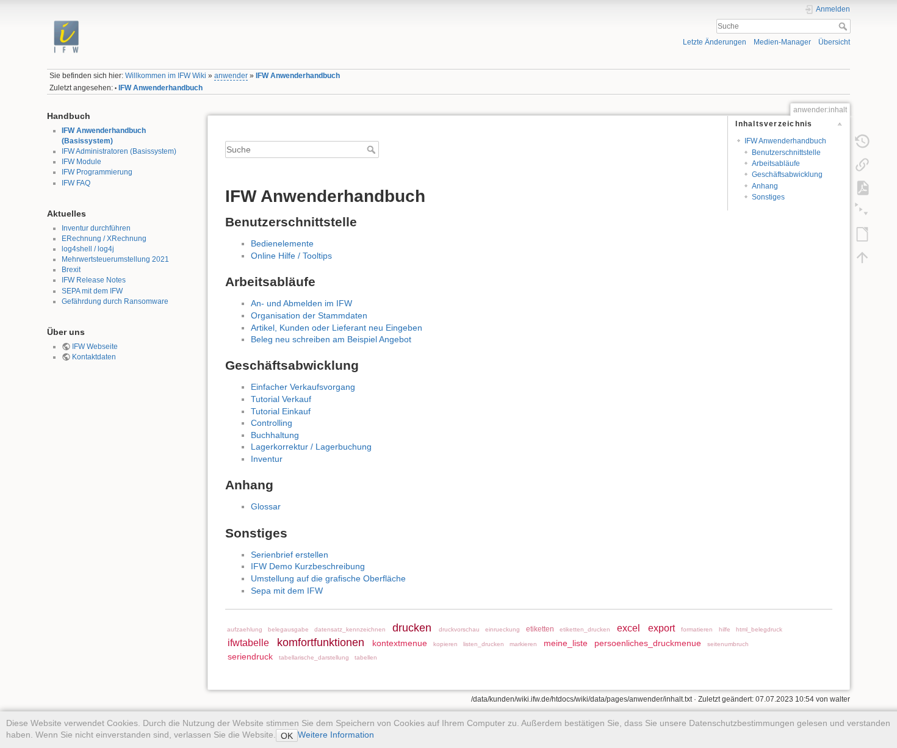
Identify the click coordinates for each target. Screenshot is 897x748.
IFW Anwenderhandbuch (298, 75)
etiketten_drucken (585, 629)
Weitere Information (336, 734)
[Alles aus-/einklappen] (862, 210)
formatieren (697, 629)
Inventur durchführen (96, 228)
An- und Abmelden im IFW (301, 303)
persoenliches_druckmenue (647, 643)
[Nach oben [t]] (862, 256)
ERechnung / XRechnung (104, 238)
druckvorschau (459, 629)
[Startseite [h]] (244, 20)
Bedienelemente (282, 243)
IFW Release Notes (94, 280)
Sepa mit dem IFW (287, 590)
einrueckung (502, 629)
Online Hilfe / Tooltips (291, 256)
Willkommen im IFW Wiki (165, 75)
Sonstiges (768, 197)
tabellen (366, 657)
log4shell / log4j (88, 249)
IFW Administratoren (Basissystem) (119, 151)
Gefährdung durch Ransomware (115, 301)
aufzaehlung (244, 629)
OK (287, 736)
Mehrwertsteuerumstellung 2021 (115, 259)
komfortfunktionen (320, 642)
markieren (523, 644)
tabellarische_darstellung (314, 657)
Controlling (271, 423)
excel (628, 627)
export (661, 627)
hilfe (724, 629)
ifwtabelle (248, 642)
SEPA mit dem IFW (92, 291)
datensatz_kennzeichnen (350, 629)
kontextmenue (399, 643)
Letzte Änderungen (714, 42)
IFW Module (81, 161)
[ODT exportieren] (862, 233)
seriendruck (250, 656)
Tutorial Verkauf (281, 399)
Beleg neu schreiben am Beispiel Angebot (331, 339)
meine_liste (566, 643)
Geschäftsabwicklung (787, 174)
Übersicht (834, 42)
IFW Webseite (95, 346)
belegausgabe (288, 629)
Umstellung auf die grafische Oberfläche (328, 578)
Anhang (765, 186)
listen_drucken (483, 644)
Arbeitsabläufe (776, 163)
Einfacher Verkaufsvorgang (303, 387)
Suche (844, 26)
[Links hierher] (862, 164)
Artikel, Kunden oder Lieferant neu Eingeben (336, 328)
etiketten (540, 629)
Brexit (71, 269)
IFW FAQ (76, 183)
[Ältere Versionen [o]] (862, 141)
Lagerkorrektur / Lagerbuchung (311, 446)
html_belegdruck (759, 629)
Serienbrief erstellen (289, 554)
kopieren (445, 644)
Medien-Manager (782, 42)
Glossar (266, 506)
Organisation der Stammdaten (309, 315)
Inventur (267, 459)
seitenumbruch (728, 644)
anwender (231, 75)
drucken (411, 628)
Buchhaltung (275, 435)
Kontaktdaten (94, 357)
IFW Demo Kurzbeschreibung (308, 566)
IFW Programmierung (97, 172)
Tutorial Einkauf (281, 411)
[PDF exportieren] (862, 187)
